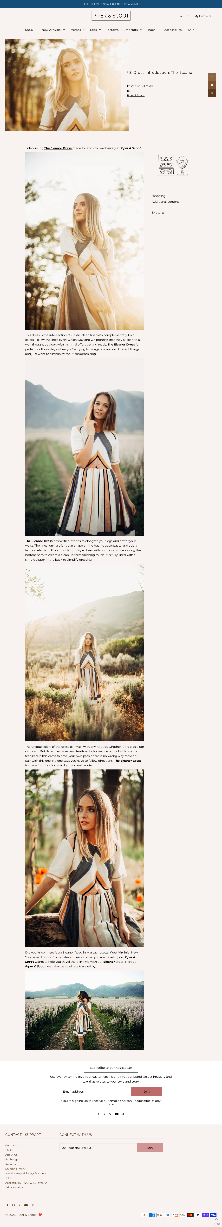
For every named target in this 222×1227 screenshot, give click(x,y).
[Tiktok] (123, 1114)
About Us (11, 1154)
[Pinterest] (110, 1114)
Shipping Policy (15, 1168)
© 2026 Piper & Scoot (20, 1215)
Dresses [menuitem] (75, 29)
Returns (10, 1164)
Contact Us (12, 1145)
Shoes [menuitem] (151, 29)
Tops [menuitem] (93, 29)
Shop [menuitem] (29, 29)
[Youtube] (116, 1114)
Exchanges (12, 1159)
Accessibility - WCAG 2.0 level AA (26, 1182)
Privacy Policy (14, 1187)
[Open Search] (181, 15)
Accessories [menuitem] (173, 29)
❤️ (40, 1215)
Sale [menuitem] (191, 29)
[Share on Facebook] (212, 77)
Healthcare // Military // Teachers (25, 1173)
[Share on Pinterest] (212, 93)
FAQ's (9, 1150)
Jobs (8, 1178)
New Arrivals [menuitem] (51, 29)
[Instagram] (104, 1114)
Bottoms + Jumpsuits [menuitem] (121, 29)
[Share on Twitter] (212, 85)
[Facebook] (98, 1114)
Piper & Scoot (135, 95)
